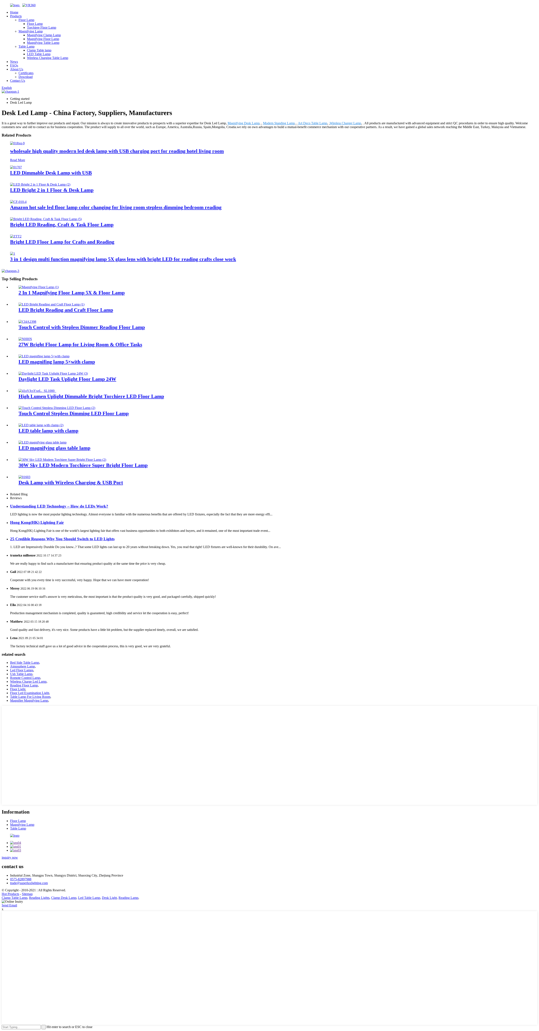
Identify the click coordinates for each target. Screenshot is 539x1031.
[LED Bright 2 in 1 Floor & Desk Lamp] (40, 184)
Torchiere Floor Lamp (41, 27)
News (14, 61)
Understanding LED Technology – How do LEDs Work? (59, 506)
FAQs (14, 65)
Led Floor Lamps (21, 670)
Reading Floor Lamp (24, 685)
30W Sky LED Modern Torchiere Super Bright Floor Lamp (83, 465)
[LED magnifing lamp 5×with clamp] (44, 356)
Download (26, 77)
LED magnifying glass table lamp (54, 448)
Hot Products (10, 894)
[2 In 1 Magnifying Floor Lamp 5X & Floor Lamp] (39, 287)
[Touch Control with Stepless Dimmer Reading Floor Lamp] (27, 321)
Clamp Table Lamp (14, 898)
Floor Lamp (26, 20)
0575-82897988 (20, 879)
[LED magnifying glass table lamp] (43, 442)
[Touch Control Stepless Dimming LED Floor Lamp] (57, 408)
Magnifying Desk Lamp (244, 123)
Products (16, 16)
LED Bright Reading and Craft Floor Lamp (66, 310)
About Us (16, 69)
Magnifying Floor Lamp (43, 39)
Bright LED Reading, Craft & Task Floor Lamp (61, 224)
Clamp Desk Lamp (63, 898)
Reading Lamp (128, 898)
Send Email (9, 905)
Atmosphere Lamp (22, 666)
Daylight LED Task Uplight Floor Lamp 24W (67, 379)
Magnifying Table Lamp (43, 42)
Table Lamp (27, 46)
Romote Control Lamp (25, 678)
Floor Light (17, 689)
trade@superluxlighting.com (29, 883)
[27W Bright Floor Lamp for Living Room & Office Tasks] (25, 339)
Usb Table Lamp (21, 674)
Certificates (26, 73)
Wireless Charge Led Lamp (28, 681)
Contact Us (17, 80)
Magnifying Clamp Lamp (44, 35)
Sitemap (27, 894)
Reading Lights (39, 898)
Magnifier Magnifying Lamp (29, 700)
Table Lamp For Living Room (30, 697)
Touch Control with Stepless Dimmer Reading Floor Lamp (82, 327)
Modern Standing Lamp (279, 123)
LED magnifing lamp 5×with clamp (57, 362)
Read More (17, 160)
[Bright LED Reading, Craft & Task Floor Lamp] (46, 219)
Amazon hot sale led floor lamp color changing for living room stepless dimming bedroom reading (115, 207)
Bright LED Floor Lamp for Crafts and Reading (62, 242)
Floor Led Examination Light (29, 693)
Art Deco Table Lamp (312, 123)
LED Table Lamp (39, 54)
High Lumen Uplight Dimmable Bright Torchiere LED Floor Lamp (91, 396)
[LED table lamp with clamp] (41, 425)
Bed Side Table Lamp (24, 662)
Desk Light (109, 898)
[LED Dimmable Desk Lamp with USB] (16, 167)
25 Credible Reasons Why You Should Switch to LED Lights (62, 539)
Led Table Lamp (89, 898)
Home (14, 12)
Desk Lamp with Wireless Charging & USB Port (71, 482)
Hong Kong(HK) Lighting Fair (37, 522)
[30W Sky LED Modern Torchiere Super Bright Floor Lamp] (62, 459)
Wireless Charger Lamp (345, 123)
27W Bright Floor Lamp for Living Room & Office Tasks (80, 344)
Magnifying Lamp (31, 31)
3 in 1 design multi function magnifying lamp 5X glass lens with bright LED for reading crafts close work (123, 259)
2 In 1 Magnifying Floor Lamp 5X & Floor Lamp (72, 292)
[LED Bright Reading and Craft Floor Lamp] (51, 304)
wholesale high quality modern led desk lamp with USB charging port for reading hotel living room (117, 151)
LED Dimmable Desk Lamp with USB (51, 173)
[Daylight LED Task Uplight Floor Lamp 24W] (53, 373)
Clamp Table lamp (39, 50)
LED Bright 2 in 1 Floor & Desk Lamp (51, 190)
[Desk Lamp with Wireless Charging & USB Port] (24, 477)
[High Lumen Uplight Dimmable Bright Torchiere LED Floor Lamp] (37, 391)
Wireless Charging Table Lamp (47, 58)
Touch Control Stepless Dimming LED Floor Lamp (74, 413)
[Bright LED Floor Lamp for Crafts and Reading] (15, 236)
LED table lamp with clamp (48, 430)
